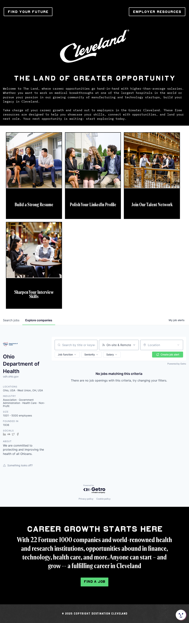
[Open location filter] (178, 345)
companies (38, 320)
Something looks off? (20, 465)
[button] (67, 355)
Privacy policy (86, 498)
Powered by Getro (176, 363)
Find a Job (94, 581)
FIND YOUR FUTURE (28, 12)
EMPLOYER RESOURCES (157, 12)
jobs (11, 320)
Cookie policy (103, 498)
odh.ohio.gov (11, 376)
